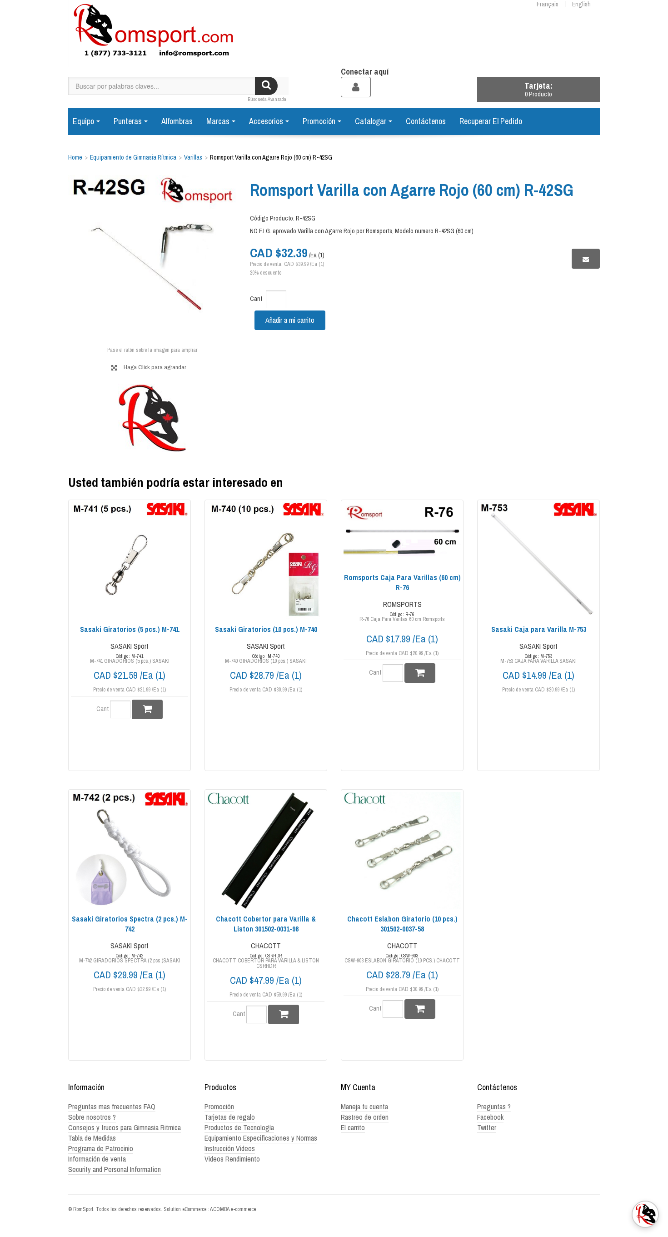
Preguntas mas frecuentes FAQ (111, 1107)
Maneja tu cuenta (364, 1107)
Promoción (319, 121)
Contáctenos (426, 121)
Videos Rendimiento (232, 1159)
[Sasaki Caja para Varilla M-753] (538, 561)
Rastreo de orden (365, 1117)
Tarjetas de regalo (229, 1117)
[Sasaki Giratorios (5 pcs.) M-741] (129, 561)
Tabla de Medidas (92, 1138)
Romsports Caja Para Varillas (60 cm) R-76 (402, 582)
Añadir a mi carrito (289, 320)
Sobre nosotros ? (92, 1117)
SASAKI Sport (129, 646)
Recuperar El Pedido (490, 121)
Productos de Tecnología (239, 1127)
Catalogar (370, 121)
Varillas (193, 157)
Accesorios (266, 121)
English (581, 4)
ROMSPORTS (402, 604)
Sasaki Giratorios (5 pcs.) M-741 (129, 629)
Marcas (217, 121)
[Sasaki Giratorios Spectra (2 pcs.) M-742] (129, 850)
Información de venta (97, 1159)
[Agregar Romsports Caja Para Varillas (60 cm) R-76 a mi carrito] (419, 673)
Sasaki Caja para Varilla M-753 (538, 629)
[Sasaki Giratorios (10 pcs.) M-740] (265, 561)
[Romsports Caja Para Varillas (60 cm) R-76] (402, 535)
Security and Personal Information (114, 1169)
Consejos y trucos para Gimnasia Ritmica (124, 1127)
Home (75, 157)
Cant (256, 299)
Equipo (83, 121)
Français (547, 4)
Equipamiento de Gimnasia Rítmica (133, 157)
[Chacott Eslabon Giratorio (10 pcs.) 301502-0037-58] (402, 850)
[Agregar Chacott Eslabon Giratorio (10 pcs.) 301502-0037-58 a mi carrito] (419, 1009)
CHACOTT (266, 946)
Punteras (128, 121)
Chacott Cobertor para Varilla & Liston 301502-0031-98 (266, 924)
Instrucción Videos (229, 1148)
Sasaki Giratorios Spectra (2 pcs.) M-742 (130, 924)
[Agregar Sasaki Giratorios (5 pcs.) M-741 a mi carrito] (147, 709)
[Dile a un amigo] (586, 258)
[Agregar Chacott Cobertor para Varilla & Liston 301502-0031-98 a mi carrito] (283, 1014)
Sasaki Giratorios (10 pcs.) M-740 (266, 629)
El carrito (353, 1127)
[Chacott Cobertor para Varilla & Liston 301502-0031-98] (265, 850)
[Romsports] (152, 33)
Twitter (486, 1127)
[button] (538, 89)
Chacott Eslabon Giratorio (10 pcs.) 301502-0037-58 (402, 924)
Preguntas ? (494, 1107)
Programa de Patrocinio (100, 1148)
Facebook (490, 1117)
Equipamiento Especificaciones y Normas (260, 1138)
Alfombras (177, 121)
